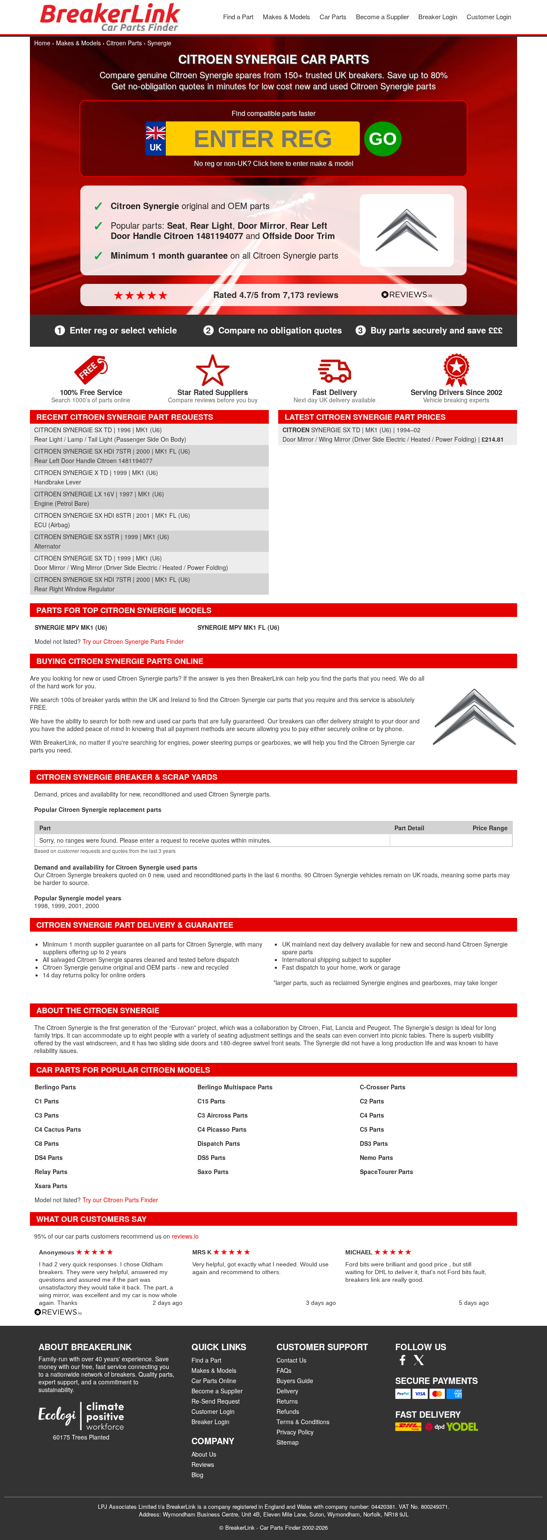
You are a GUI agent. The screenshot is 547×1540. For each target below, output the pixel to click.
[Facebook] (402, 1362)
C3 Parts (47, 1115)
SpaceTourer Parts (386, 1171)
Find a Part (238, 16)
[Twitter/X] (419, 1362)
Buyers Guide (294, 1380)
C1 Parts (47, 1101)
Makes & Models (286, 16)
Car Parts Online (213, 1380)
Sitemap (287, 1442)
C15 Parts (211, 1101)
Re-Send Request (215, 1401)
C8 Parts (47, 1143)
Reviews (202, 1464)
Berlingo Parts (55, 1087)
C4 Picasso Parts (222, 1129)
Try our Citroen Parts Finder (120, 1199)
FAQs (283, 1370)
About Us (203, 1454)
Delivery (287, 1391)
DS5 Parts (211, 1157)
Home (42, 42)
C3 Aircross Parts (222, 1115)
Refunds (287, 1411)
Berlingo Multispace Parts (235, 1087)
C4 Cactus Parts (58, 1129)
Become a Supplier (382, 16)
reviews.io (185, 1236)
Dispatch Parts (218, 1143)
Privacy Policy (295, 1432)
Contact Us (291, 1360)
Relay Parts (51, 1171)
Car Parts (333, 16)
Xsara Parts (51, 1185)
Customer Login (489, 16)
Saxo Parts (213, 1171)
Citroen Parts (124, 42)
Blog (197, 1474)
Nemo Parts (376, 1157)
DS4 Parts (49, 1157)
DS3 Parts (374, 1143)
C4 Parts (372, 1115)
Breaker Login (437, 16)
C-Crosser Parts (383, 1087)
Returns (287, 1401)
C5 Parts (372, 1129)
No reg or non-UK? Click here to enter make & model (273, 163)
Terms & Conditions (302, 1421)
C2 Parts (372, 1101)
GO (383, 139)
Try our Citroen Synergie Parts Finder (133, 641)
